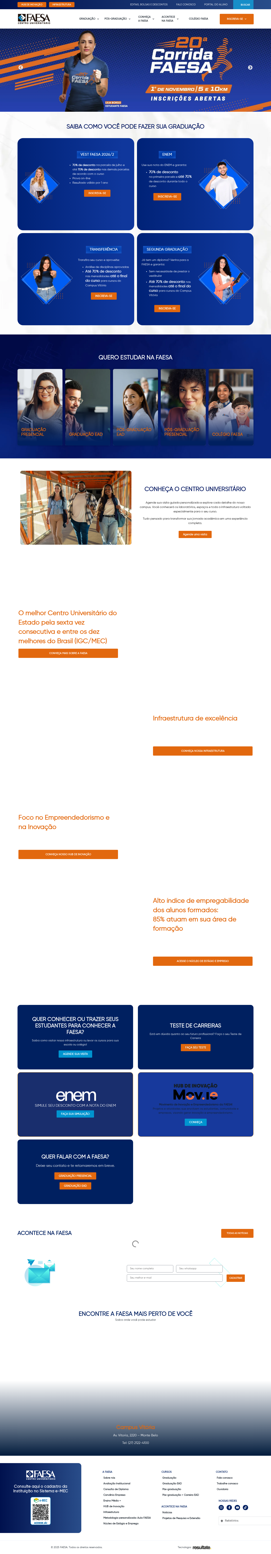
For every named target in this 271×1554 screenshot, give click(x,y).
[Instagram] (221, 1507)
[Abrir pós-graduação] (130, 19)
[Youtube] (237, 1507)
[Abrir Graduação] (98, 19)
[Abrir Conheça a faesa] (153, 19)
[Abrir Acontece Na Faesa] (178, 19)
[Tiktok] (245, 1507)
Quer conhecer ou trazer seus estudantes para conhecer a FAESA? (75, 1026)
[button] (20, 67)
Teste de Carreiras (195, 1026)
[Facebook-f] (229, 1507)
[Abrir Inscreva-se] (245, 19)
